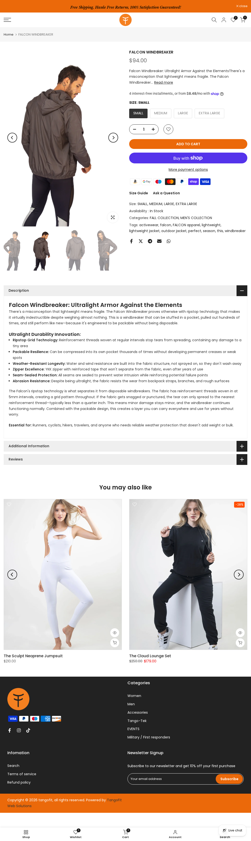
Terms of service (21, 774)
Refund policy (19, 782)
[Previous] (12, 138)
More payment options (188, 169)
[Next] (113, 138)
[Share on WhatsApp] (168, 241)
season (209, 230)
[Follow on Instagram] (19, 730)
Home (8, 34)
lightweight (211, 225)
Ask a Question (166, 193)
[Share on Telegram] (150, 241)
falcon (165, 225)
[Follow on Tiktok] (28, 730)
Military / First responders (148, 737)
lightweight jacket (144, 230)
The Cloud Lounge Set (150, 655)
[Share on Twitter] (140, 241)
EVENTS (133, 728)
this (220, 230)
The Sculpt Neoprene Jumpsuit (33, 655)
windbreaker (235, 230)
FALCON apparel (186, 225)
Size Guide (138, 193)
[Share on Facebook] (131, 241)
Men (131, 704)
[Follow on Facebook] (9, 730)
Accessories (137, 712)
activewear (148, 225)
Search (13, 765)
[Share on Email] (159, 241)
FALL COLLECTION (164, 217)
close (10, 6)
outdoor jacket (174, 230)
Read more (163, 82)
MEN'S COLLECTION (196, 217)
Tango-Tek (137, 720)
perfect (194, 230)
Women (134, 695)
